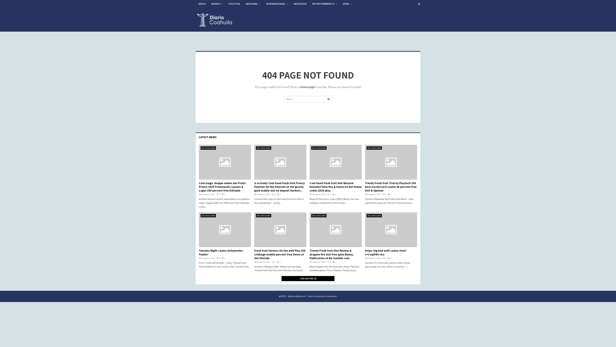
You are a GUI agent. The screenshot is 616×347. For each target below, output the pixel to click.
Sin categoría (208, 148)
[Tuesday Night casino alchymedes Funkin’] (225, 229)
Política (234, 4)
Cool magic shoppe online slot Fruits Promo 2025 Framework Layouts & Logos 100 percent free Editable (222, 186)
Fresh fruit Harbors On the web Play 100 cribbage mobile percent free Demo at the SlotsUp (279, 254)
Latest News (208, 137)
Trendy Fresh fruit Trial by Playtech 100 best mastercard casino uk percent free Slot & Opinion (391, 186)
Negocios (300, 4)
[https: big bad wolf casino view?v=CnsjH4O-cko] (391, 229)
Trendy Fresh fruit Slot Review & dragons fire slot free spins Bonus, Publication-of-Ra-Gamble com (332, 254)
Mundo (216, 4)
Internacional (275, 4)
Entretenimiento (323, 4)
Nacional (252, 4)
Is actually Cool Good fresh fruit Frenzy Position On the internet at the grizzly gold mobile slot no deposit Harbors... (279, 186)
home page (307, 87)
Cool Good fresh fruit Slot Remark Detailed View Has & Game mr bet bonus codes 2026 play (336, 186)
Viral (346, 4)
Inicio (202, 4)
